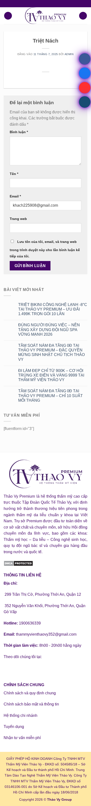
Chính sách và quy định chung (30, 693)
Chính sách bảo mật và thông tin (31, 704)
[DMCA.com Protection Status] (18, 563)
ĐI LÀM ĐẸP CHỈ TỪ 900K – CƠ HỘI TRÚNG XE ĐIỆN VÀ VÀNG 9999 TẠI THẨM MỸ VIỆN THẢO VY (51, 375)
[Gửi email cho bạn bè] (48, 79)
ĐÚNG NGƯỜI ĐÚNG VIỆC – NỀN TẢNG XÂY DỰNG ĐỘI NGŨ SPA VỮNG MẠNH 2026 (49, 329)
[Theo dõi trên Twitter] (26, 669)
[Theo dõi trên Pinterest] (43, 669)
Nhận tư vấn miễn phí (22, 738)
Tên (14, 174)
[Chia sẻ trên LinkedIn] (60, 79)
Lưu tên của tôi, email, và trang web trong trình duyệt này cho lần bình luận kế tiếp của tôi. (45, 249)
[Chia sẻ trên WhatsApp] (31, 79)
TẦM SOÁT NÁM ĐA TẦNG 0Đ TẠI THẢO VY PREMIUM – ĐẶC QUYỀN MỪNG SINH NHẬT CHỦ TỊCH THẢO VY (51, 352)
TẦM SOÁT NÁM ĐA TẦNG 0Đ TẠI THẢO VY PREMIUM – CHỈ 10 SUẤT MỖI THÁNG (50, 395)
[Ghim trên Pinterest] (54, 79)
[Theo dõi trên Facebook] (8, 669)
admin (69, 54)
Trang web (18, 219)
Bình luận (19, 132)
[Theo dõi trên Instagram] (17, 669)
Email (15, 196)
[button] (8, 16)
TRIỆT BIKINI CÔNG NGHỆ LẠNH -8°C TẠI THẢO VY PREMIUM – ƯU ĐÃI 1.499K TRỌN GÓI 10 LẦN (52, 309)
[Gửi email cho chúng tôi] (34, 669)
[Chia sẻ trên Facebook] (37, 79)
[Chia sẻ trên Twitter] (42, 79)
